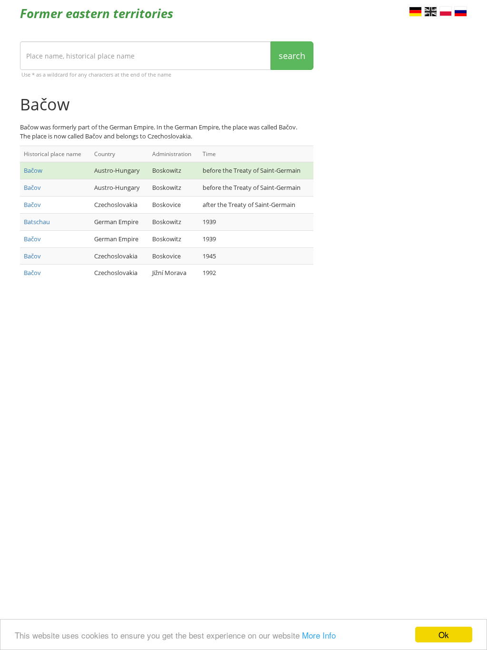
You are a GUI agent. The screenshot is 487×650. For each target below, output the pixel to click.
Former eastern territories (96, 13)
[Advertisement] (166, 364)
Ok (443, 634)
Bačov (32, 187)
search (292, 55)
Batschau (37, 221)
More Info (319, 635)
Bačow (33, 170)
